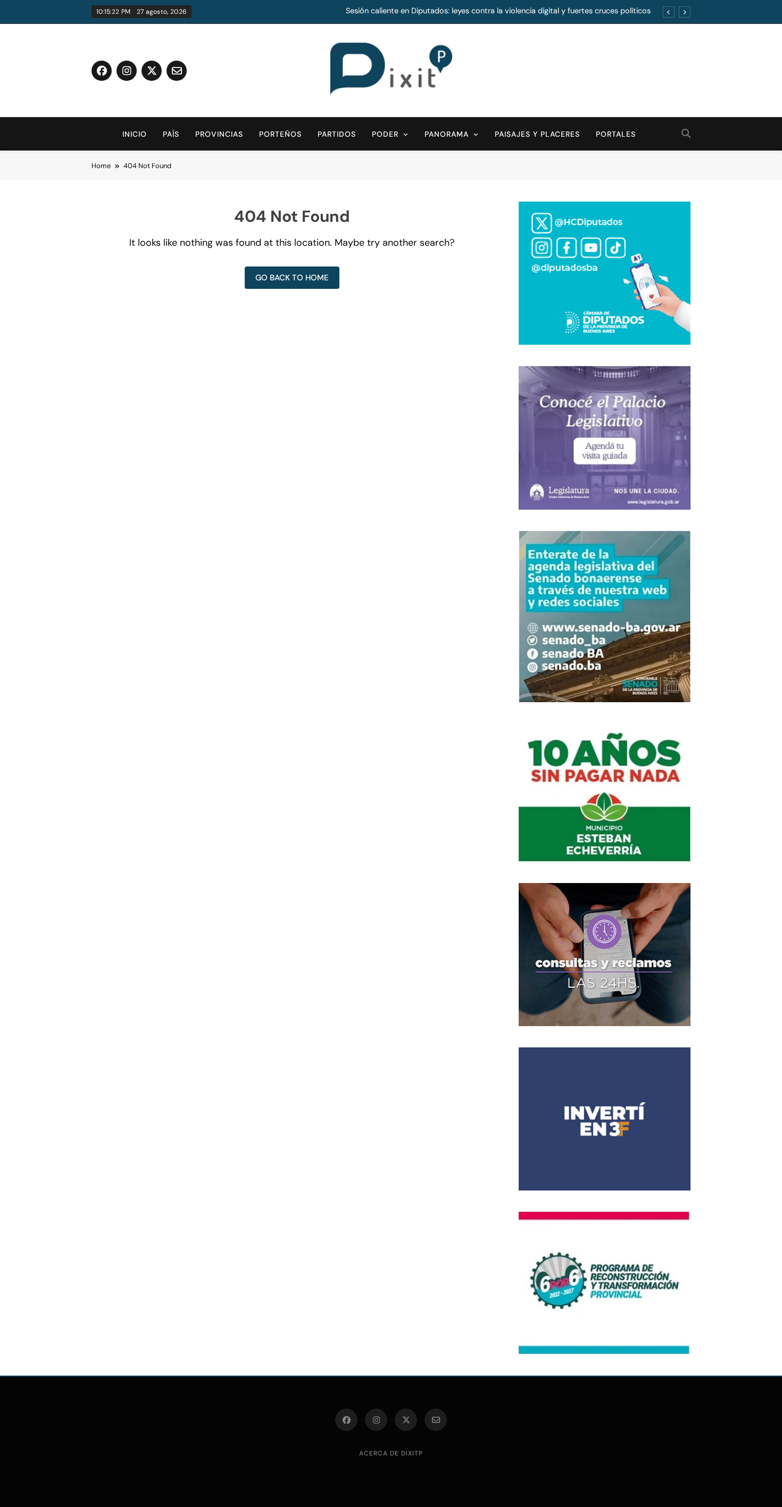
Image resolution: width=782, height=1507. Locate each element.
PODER (385, 134)
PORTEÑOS (280, 134)
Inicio (134, 134)
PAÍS (171, 134)
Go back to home (292, 277)
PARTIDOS (337, 134)
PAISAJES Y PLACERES (537, 134)
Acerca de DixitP (391, 1453)
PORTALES (616, 134)
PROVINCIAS (219, 134)
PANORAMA (447, 134)
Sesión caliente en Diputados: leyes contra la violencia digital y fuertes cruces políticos (498, 11)
